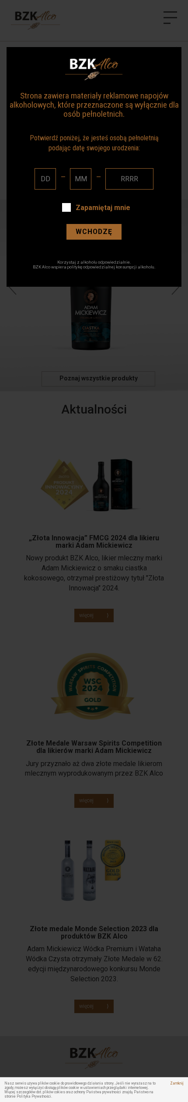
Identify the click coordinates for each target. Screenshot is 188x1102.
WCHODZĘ (94, 231)
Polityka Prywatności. (34, 1096)
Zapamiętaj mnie (103, 207)
